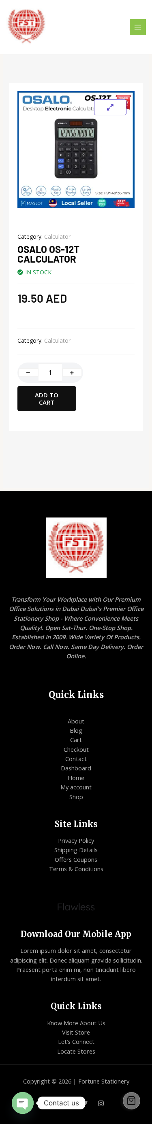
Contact (76, 759)
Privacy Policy (76, 840)
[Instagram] (101, 1103)
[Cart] (132, 1101)
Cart (76, 740)
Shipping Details (76, 850)
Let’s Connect (76, 1041)
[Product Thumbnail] (110, 107)
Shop (76, 797)
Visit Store (76, 1032)
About (76, 721)
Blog (76, 730)
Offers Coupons (76, 859)
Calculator (57, 236)
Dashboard (76, 768)
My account (76, 787)
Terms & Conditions (76, 869)
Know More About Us (76, 1023)
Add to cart (46, 398)
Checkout (76, 749)
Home (76, 778)
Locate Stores (76, 1051)
